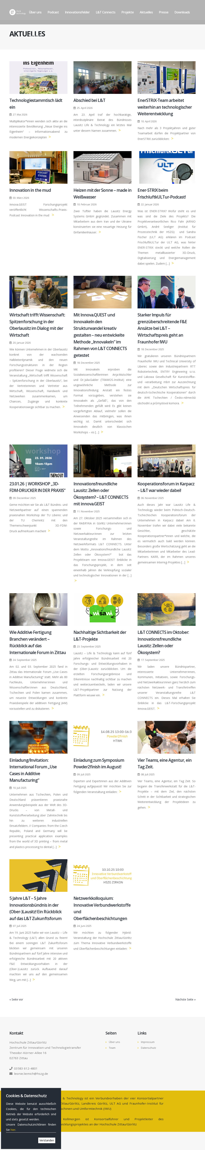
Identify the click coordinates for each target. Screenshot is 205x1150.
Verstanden (46, 1140)
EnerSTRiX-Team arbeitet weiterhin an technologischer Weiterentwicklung (165, 106)
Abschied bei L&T (89, 100)
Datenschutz (148, 1048)
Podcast (53, 12)
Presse (163, 12)
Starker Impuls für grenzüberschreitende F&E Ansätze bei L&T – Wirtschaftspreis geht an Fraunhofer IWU (162, 328)
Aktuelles (146, 12)
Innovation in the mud (30, 190)
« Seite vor (16, 999)
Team (112, 1048)
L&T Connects (105, 12)
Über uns (35, 12)
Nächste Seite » (185, 999)
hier (13, 1130)
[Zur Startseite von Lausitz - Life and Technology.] (17, 12)
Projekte (128, 12)
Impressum (148, 1042)
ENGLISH (35, 36)
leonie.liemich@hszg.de (31, 1074)
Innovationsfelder (77, 12)
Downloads (182, 12)
